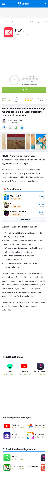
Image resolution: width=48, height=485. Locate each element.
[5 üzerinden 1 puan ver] (23, 79)
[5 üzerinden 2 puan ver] (26, 79)
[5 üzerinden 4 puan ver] (33, 79)
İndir (24, 90)
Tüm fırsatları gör (24, 219)
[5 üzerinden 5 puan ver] (36, 79)
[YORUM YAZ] (22, 129)
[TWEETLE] (11, 129)
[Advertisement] (24, 56)
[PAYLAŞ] (5, 129)
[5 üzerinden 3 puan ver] (30, 79)
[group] (24, 142)
